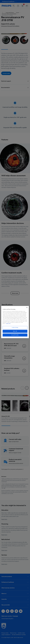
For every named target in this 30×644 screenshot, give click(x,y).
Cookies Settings (15, 327)
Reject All (15, 331)
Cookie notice (8, 323)
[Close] (27, 307)
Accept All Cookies (15, 334)
